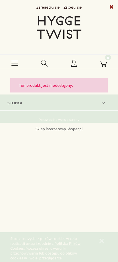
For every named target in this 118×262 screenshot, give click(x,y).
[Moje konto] (73, 63)
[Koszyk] (103, 62)
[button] (15, 62)
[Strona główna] (59, 27)
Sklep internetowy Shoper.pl (59, 128)
